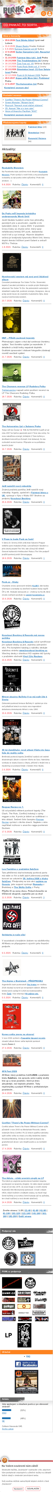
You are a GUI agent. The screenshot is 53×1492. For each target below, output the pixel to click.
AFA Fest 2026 (9, 1071)
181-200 (13, 1216)
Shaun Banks (22, 46)
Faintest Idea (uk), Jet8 (29, 57)
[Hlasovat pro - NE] (11, 1418)
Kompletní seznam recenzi (18, 115)
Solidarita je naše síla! (13, 935)
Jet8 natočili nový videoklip (16, 486)
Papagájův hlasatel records (33, 1038)
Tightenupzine (9, 390)
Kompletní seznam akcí (16, 87)
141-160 (36, 1213)
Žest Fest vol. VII (25, 63)
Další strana (25, 1216)
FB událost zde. (32, 994)
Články (24, 184)
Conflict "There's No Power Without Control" (26, 99)
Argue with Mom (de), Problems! (33, 78)
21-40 (28, 1210)
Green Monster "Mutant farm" (19, 102)
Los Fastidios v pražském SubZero (20, 869)
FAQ (28, 1356)
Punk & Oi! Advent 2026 (28, 75)
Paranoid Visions (37, 138)
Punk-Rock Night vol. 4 (28, 66)
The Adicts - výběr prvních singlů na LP (23, 1178)
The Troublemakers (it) (29, 60)
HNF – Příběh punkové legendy (18, 338)
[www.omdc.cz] (26, 1393)
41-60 (35, 1210)
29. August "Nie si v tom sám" (19, 108)
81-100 (6, 1213)
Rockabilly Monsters (13, 168)
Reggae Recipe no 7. (13, 807)
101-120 (16, 1213)
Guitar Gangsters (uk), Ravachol (33, 52)
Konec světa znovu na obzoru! (18, 1034)
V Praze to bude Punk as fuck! (18, 539)
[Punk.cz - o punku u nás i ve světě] (19, 9)
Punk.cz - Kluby (10, 582)
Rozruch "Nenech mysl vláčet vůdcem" (24, 105)
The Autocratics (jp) (26, 84)
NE (3, 1421)
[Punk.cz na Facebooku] (26, 1366)
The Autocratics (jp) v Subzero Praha (21, 426)
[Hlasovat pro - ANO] (11, 1410)
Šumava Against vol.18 (25, 49)
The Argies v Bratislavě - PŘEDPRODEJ (22, 981)
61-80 (43, 1210)
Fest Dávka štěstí (25, 40)
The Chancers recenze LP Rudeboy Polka (23, 386)
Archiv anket (8, 1429)
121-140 (26, 1213)
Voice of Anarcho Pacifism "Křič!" (21, 111)
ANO (4, 1413)
